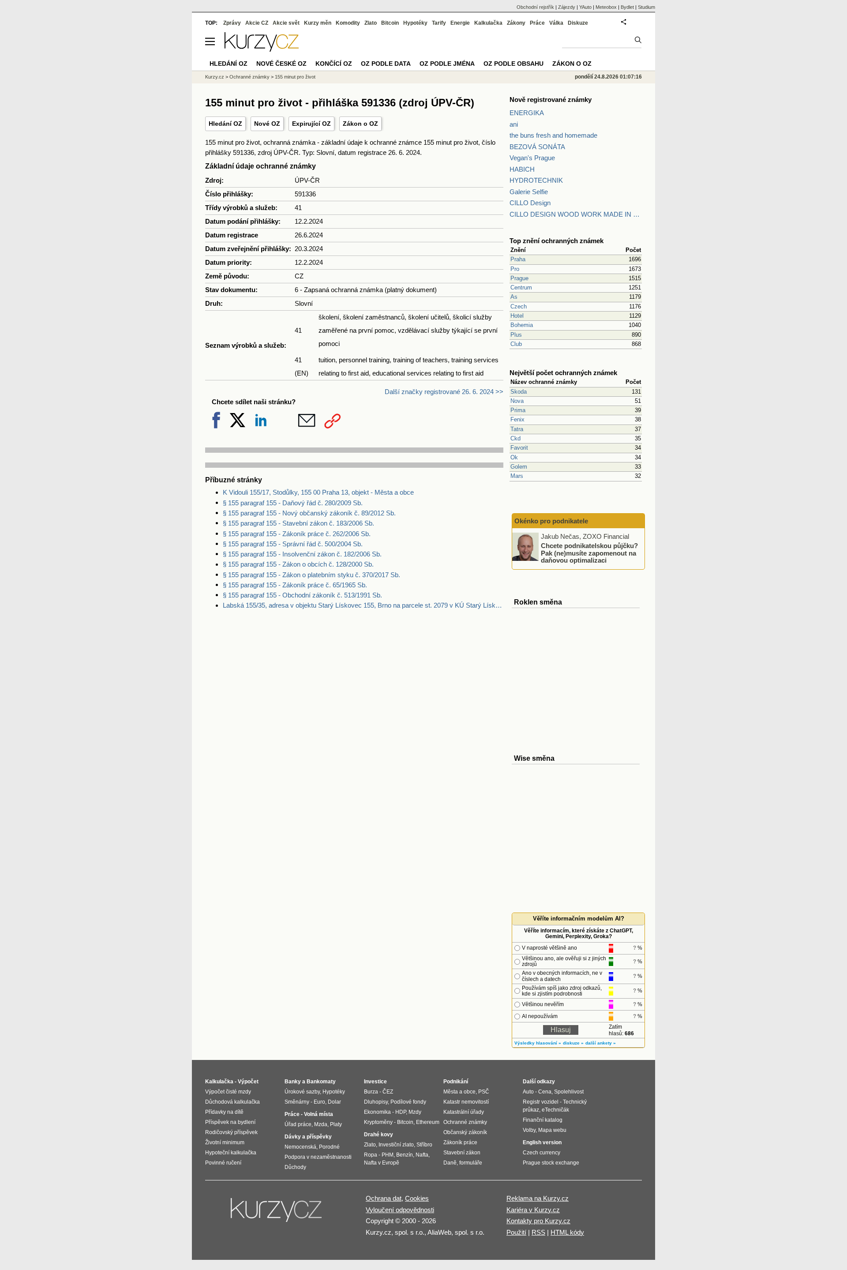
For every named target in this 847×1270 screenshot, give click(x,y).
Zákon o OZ (360, 123)
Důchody (295, 1167)
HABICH (522, 169)
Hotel (517, 315)
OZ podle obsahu (513, 63)
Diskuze (578, 23)
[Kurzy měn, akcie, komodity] (277, 1213)
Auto (528, 1092)
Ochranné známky (249, 76)
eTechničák (555, 1110)
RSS (538, 1232)
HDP (400, 1112)
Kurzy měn (317, 23)
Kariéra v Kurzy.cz (533, 1210)
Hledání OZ (225, 123)
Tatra (516, 429)
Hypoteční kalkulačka (230, 1153)
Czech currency (541, 1153)
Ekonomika (377, 1112)
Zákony (516, 23)
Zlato (370, 23)
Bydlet (627, 7)
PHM (388, 1155)
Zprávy (232, 23)
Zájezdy (566, 7)
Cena (544, 1092)
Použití (516, 1232)
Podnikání (455, 1081)
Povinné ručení (223, 1163)
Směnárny (297, 1102)
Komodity (348, 23)
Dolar (334, 1102)
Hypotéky (415, 23)
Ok (514, 457)
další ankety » (600, 1043)
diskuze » (573, 1043)
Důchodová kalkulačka (232, 1102)
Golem (518, 466)
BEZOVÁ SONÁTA (537, 146)
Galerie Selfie (529, 191)
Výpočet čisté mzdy (228, 1092)
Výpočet (248, 1081)
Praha (517, 259)
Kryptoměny (378, 1122)
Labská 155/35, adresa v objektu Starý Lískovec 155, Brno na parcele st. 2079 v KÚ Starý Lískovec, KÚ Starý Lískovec (363, 605)
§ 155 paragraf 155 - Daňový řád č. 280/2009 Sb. (293, 503)
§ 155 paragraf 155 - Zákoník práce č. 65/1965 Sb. (295, 585)
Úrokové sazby (302, 1092)
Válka (556, 23)
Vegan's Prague (532, 158)
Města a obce (459, 1092)
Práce (537, 23)
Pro (514, 269)
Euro (319, 1102)
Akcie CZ (256, 23)
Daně (450, 1163)
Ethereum (427, 1122)
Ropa (370, 1155)
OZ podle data (386, 63)
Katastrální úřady (463, 1112)
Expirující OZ (311, 123)
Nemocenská (300, 1147)
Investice (375, 1081)
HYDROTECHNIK (536, 180)
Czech (518, 306)
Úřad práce (298, 1124)
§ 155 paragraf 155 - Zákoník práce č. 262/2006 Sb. (297, 533)
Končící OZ (333, 63)
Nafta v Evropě (381, 1163)
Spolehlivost (569, 1092)
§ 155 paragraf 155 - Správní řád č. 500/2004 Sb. (293, 544)
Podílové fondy (408, 1102)
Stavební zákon (461, 1153)
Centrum (521, 287)
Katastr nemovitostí (466, 1102)
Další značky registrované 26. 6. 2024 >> (444, 391)
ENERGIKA (527, 112)
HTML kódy (567, 1232)
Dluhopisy (376, 1102)
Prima (517, 410)
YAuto (585, 7)
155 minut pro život (295, 76)
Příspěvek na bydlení (230, 1122)
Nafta (422, 1155)
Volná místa (318, 1114)
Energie (460, 23)
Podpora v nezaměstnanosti (318, 1157)
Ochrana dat (383, 1198)
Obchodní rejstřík (535, 7)
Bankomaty (321, 1081)
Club (516, 344)
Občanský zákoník (465, 1132)
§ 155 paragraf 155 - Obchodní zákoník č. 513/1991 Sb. (302, 595)
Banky (293, 1081)
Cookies (417, 1198)
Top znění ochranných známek (556, 240)
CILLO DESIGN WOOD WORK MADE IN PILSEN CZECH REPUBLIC (576, 214)
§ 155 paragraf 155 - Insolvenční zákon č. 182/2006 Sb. (302, 554)
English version (542, 1142)
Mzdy (415, 1112)
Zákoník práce (460, 1142)
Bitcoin (390, 23)
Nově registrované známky (551, 99)
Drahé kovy (378, 1134)
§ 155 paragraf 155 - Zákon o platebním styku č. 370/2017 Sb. (311, 575)
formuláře (470, 1163)
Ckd (515, 438)
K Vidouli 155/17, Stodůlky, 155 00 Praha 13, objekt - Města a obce (318, 492)
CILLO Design (530, 203)
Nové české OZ (281, 63)
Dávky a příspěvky (308, 1137)
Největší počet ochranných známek (563, 372)
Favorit (519, 447)
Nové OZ (267, 123)
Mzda (320, 1124)
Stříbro (424, 1145)
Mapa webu (552, 1130)
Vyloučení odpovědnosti (400, 1210)
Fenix (517, 419)
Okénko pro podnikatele (551, 521)
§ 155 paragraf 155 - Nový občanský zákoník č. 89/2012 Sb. (309, 513)
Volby (529, 1130)
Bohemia (521, 325)
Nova (517, 401)
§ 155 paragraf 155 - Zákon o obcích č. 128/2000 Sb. (298, 564)
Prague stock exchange (551, 1163)
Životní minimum (224, 1142)
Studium (646, 7)
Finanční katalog (542, 1120)
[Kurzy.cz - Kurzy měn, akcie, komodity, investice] (262, 49)
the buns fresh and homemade (553, 135)
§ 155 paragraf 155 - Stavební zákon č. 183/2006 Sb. (298, 523)
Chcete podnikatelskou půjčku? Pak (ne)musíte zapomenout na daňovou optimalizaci (589, 553)
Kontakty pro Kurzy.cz (538, 1221)
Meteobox (606, 7)
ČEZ (387, 1092)
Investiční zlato (396, 1145)
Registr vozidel (540, 1102)
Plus (516, 334)
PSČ (483, 1092)
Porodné (329, 1147)
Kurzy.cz (214, 76)
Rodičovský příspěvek (231, 1132)
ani (514, 124)
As (513, 296)
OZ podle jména (447, 63)
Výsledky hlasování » (537, 1043)
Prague (519, 278)
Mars (516, 476)
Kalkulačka (488, 23)
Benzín (404, 1155)
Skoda (518, 391)
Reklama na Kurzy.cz (537, 1198)
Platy (336, 1124)
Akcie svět (286, 23)
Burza (371, 1092)
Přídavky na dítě (224, 1112)
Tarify (439, 23)
